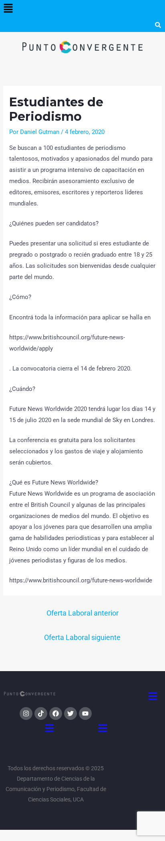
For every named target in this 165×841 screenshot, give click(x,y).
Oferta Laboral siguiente (82, 637)
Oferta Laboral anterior (82, 613)
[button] (8, 9)
